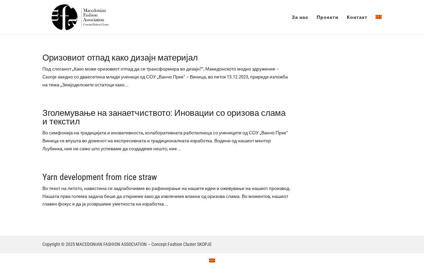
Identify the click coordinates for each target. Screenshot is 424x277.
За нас (300, 17)
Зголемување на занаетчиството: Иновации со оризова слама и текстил (164, 117)
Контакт (357, 17)
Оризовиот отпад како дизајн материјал (120, 58)
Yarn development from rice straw (99, 177)
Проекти (328, 17)
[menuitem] (379, 24)
